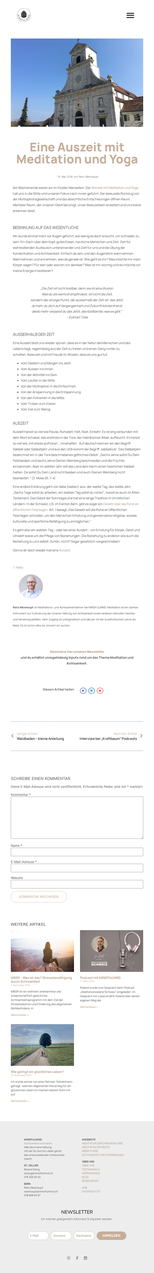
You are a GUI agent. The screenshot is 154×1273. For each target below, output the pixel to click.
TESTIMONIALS (91, 1169)
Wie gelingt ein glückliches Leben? (37, 1071)
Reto (19, 567)
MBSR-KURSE (90, 1151)
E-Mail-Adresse (24, 861)
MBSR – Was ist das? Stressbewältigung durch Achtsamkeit (41, 979)
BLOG (85, 1177)
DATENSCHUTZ (91, 1191)
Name (16, 845)
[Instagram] (68, 1258)
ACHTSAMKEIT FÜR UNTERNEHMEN (103, 1155)
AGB (84, 1187)
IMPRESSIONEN (91, 1173)
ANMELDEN (111, 1236)
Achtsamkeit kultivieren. (38, 1143)
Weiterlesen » (20, 1015)
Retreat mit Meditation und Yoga (114, 187)
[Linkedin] (85, 1258)
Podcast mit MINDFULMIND (100, 977)
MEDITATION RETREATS (96, 1147)
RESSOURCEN (90, 1181)
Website (17, 877)
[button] (130, 15)
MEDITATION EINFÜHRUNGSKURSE (102, 1143)
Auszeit (64, 550)
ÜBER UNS (88, 1165)
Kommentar (21, 794)
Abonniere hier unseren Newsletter (77, 651)
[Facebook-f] (77, 1258)
